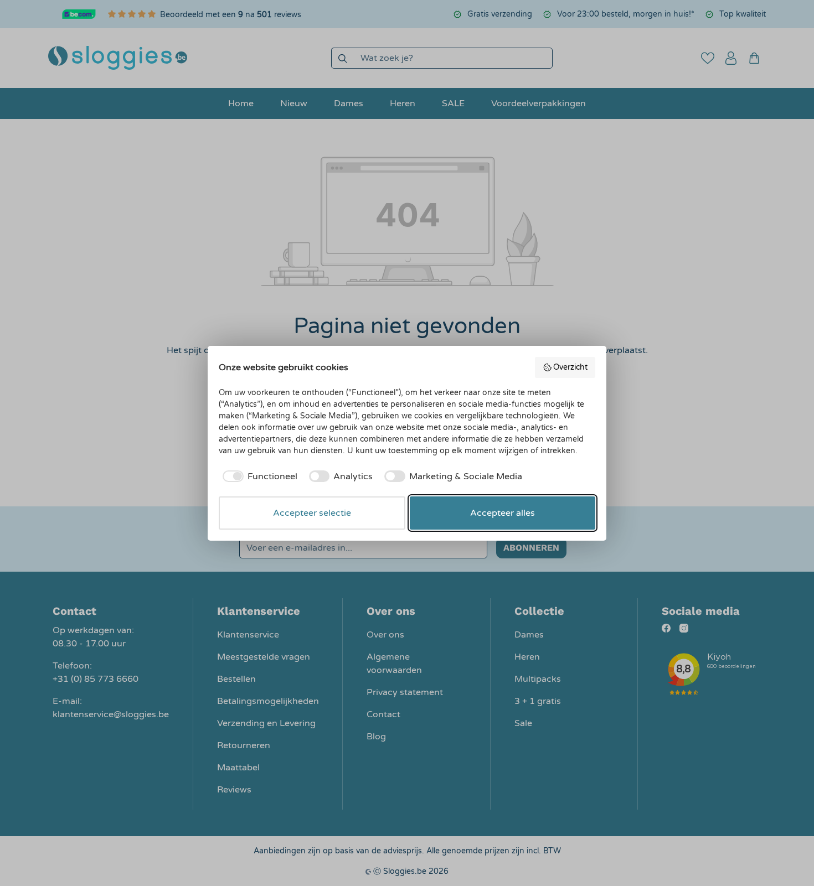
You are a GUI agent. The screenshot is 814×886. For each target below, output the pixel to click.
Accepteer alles (502, 513)
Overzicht (570, 367)
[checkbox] (258, 476)
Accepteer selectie (312, 513)
